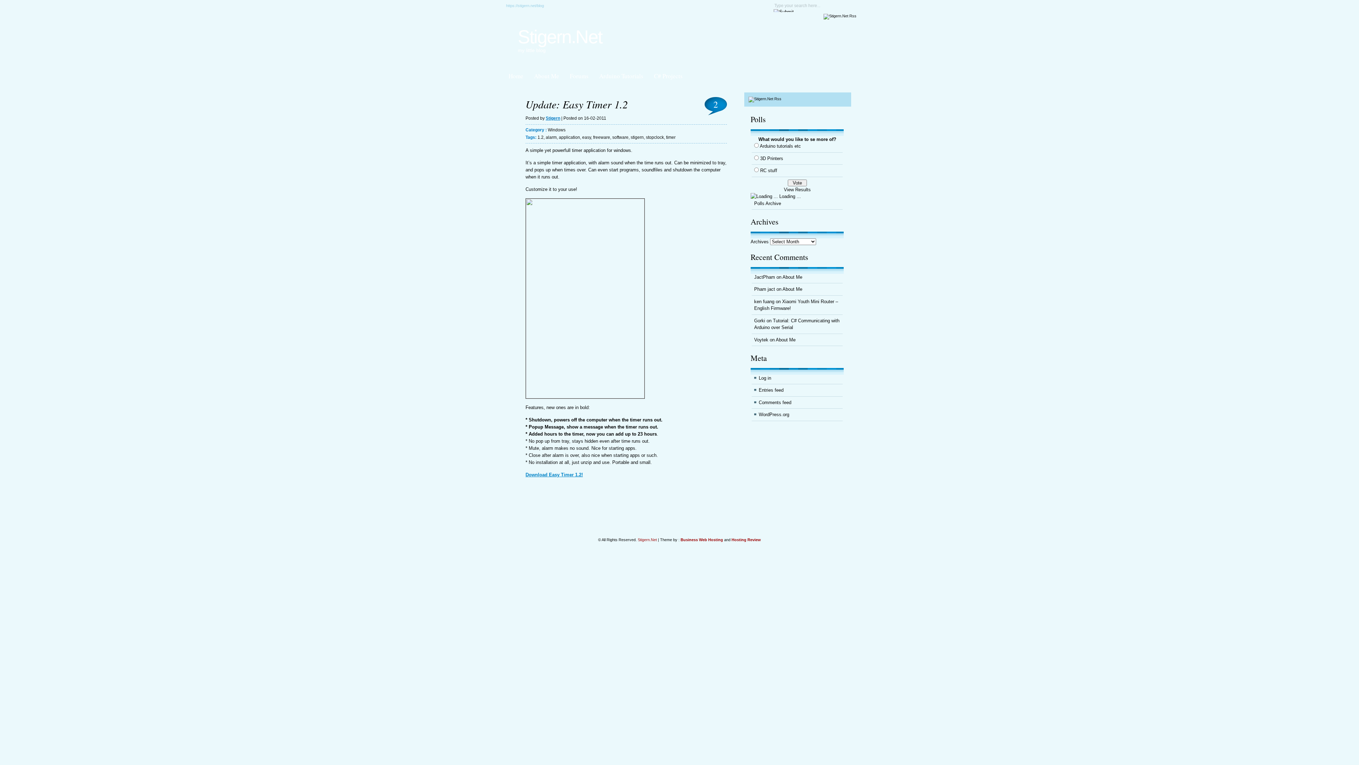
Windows (557, 130)
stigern (637, 137)
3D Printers (771, 158)
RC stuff (768, 170)
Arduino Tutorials (621, 76)
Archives (760, 241)
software (620, 137)
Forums (579, 76)
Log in (765, 378)
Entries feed (771, 390)
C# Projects (668, 76)
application (569, 137)
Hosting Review (746, 540)
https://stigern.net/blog (525, 6)
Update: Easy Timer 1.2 (577, 104)
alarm (551, 137)
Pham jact (764, 289)
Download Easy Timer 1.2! (554, 474)
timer (671, 137)
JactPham (764, 277)
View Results (797, 189)
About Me (546, 76)
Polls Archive (767, 203)
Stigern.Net (560, 37)
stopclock (655, 137)
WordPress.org (774, 414)
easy (586, 137)
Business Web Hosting (702, 540)
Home (516, 76)
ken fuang (764, 301)
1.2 (541, 137)
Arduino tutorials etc (780, 146)
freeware (601, 137)
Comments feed (775, 402)
